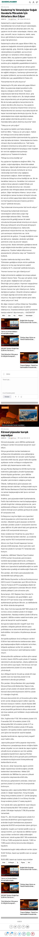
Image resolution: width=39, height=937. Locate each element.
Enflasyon (11, 862)
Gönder (7, 397)
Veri (29, 862)
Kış (14, 315)
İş (17, 862)
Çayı (9, 315)
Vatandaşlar (29, 315)
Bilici (3, 315)
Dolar (3, 862)
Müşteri (20, 315)
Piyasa (23, 862)
